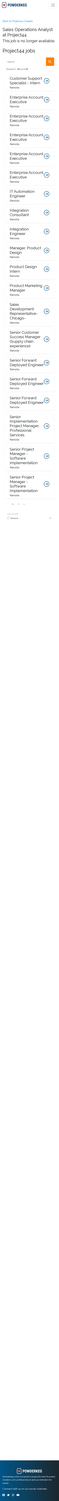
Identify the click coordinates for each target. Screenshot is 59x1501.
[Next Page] (24, 504)
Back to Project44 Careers (18, 21)
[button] (29, 83)
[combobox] (29, 61)
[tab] (14, 5)
